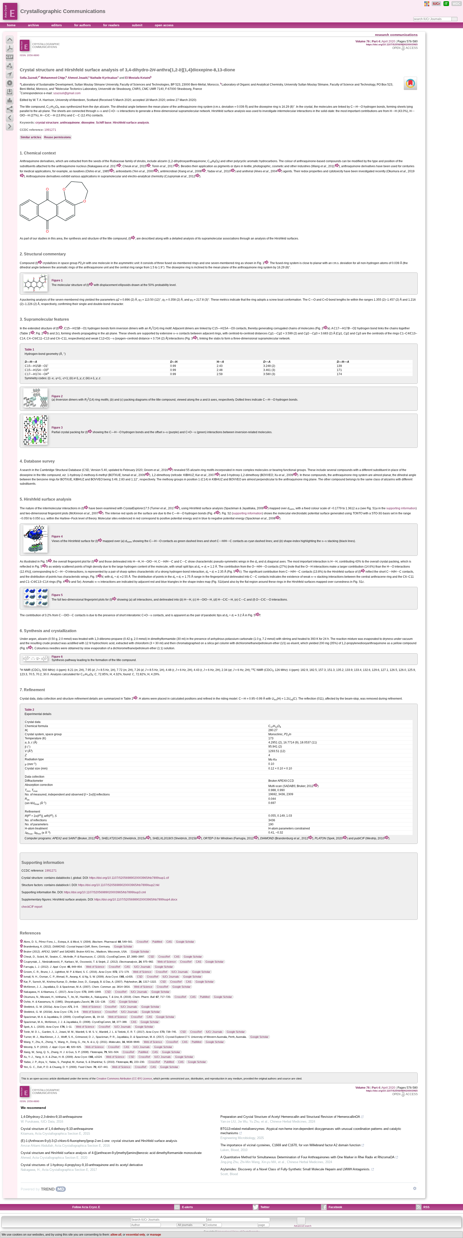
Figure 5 (57, 595)
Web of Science (166, 961)
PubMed (157, 941)
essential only (135, 1234)
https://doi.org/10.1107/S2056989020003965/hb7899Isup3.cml (105, 892)
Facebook (335, 1207)
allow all (115, 1234)
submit (137, 25)
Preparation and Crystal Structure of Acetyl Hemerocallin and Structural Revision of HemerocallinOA (290, 1117)
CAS (169, 941)
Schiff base (103, 122)
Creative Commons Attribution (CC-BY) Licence (124, 1078)
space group (69, 263)
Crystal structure (37, 69)
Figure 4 (57, 536)
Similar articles (30, 137)
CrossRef (142, 941)
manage (155, 1234)
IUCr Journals (142, 966)
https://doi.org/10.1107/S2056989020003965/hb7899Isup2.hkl (118, 885)
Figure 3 (57, 427)
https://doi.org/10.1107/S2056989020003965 (392, 44)
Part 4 (376, 41)
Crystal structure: (32, 878)
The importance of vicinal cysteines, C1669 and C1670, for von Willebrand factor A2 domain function (290, 1145)
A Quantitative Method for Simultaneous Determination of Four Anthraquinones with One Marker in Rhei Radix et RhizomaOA (307, 1157)
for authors (83, 25)
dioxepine (88, 122)
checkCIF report (31, 906)
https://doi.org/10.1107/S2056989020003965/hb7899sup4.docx (135, 899)
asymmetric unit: (129, 263)
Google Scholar (185, 941)
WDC (457, 4)
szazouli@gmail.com (67, 93)
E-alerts (187, 1207)
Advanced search (302, 1226)
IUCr (436, 4)
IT (446, 4)
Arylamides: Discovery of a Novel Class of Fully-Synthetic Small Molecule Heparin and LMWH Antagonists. (295, 1169)
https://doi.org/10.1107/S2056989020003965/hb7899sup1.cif (129, 878)
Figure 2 (57, 396)
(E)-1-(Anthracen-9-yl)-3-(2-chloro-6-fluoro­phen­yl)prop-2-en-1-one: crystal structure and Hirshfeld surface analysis (99, 1141)
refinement (82, 698)
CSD (151, 956)
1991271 (50, 130)
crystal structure (47, 122)
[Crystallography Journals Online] (426, 4)
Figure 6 (57, 656)
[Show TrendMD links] (415, 1188)
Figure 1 (57, 280)
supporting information (401, 508)
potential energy (181, 518)
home (11, 25)
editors (57, 25)
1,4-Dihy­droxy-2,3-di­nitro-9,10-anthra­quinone (51, 1117)
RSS (426, 1207)
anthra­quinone (70, 122)
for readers (111, 25)
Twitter (265, 1207)
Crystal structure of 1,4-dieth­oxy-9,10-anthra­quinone (57, 1129)
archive (34, 25)
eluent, (295, 643)
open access (164, 25)
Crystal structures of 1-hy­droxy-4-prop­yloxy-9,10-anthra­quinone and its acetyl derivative (82, 1165)
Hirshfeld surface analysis (131, 122)
